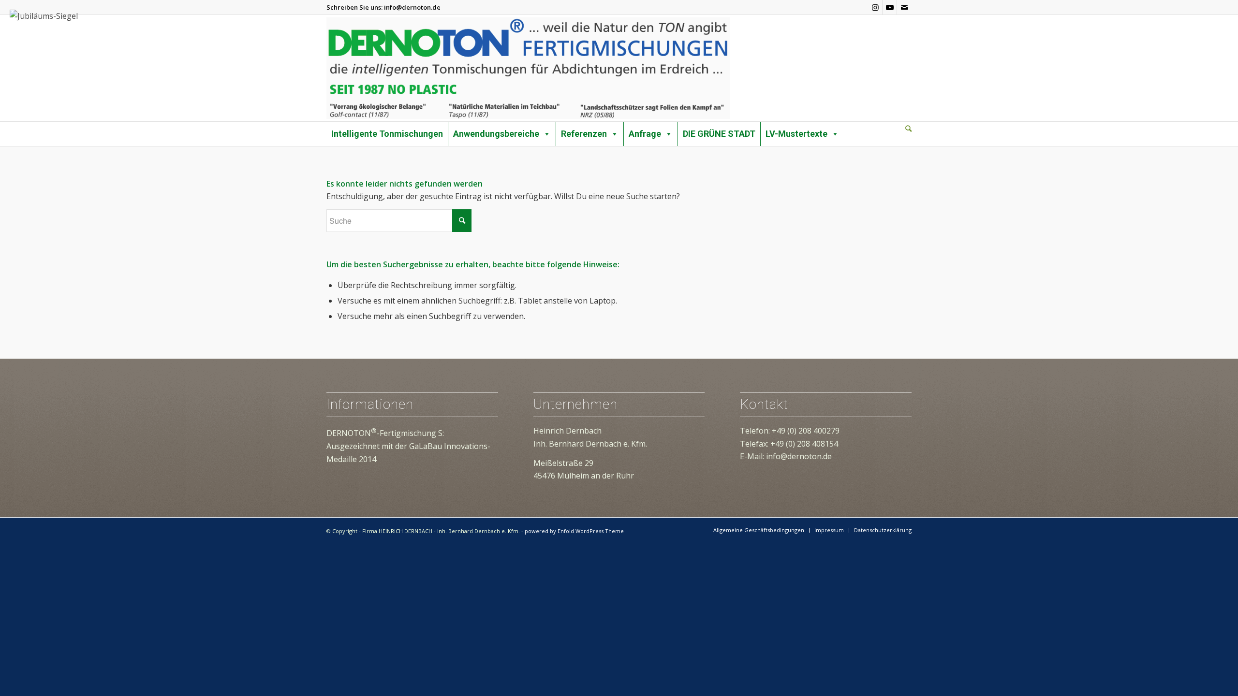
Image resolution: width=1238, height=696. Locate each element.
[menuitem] (908, 129)
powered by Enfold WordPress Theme (574, 531)
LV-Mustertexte (796, 134)
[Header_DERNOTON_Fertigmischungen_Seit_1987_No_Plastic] (528, 68)
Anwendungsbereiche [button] (496, 134)
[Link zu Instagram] (875, 7)
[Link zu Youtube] (890, 7)
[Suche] (908, 128)
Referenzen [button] (584, 134)
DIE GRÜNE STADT (719, 134)
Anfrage (645, 134)
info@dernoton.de (412, 7)
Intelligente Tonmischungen (387, 134)
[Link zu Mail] (904, 7)
